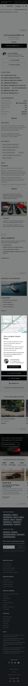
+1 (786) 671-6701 (15, 361)
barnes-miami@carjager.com (17, 362)
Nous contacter (13, 366)
